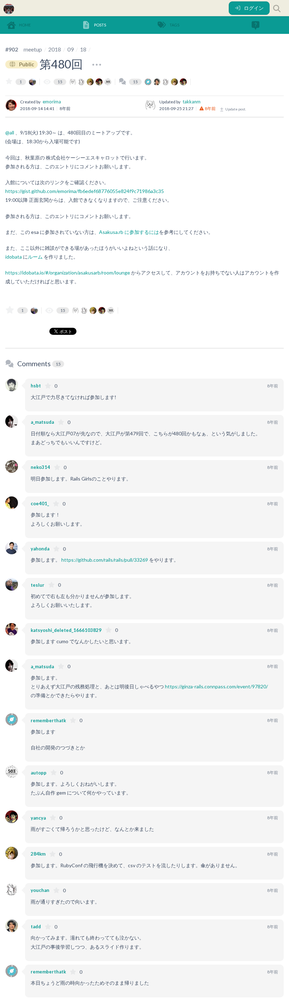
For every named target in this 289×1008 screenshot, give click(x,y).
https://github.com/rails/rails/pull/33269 (104, 560)
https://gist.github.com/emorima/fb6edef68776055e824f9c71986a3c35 (84, 191)
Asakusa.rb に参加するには (129, 232)
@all (9, 132)
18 (83, 49)
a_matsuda (42, 422)
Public (26, 64)
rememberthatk (48, 720)
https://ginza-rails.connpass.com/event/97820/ (216, 686)
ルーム (35, 257)
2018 (54, 49)
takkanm (192, 101)
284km (38, 854)
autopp (39, 772)
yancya (38, 818)
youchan (40, 890)
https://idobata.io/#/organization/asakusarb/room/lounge (67, 273)
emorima (52, 101)
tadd (36, 926)
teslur (37, 585)
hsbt (36, 385)
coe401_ (40, 503)
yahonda (40, 548)
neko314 (40, 467)
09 (70, 49)
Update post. (235, 109)
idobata (13, 257)
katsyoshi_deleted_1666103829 (66, 630)
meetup (33, 49)
